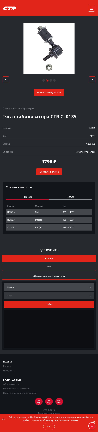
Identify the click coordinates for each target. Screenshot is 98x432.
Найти (49, 304)
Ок (49, 426)
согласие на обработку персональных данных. (54, 420)
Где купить (9, 370)
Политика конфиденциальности (19, 393)
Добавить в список (49, 171)
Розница (49, 258)
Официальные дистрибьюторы (49, 276)
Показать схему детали (49, 92)
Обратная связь (11, 384)
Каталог (7, 366)
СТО (49, 267)
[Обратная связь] (91, 425)
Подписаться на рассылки (16, 388)
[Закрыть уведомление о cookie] (94, 422)
